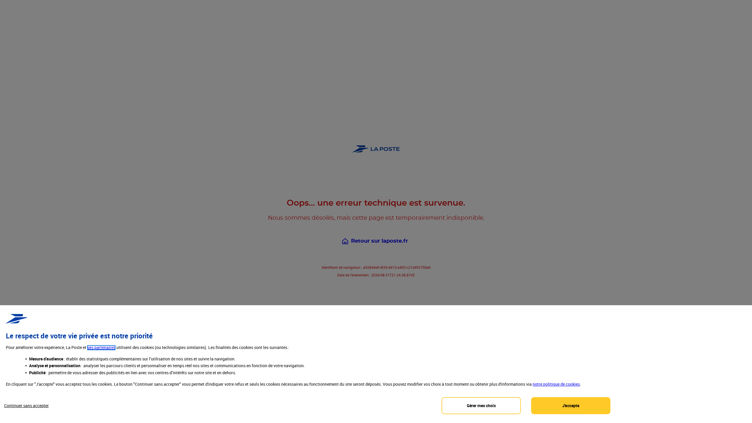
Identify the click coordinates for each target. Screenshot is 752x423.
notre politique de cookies (556, 384)
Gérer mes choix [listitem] (481, 405)
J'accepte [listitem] (570, 405)
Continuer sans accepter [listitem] (26, 405)
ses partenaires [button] (101, 347)
